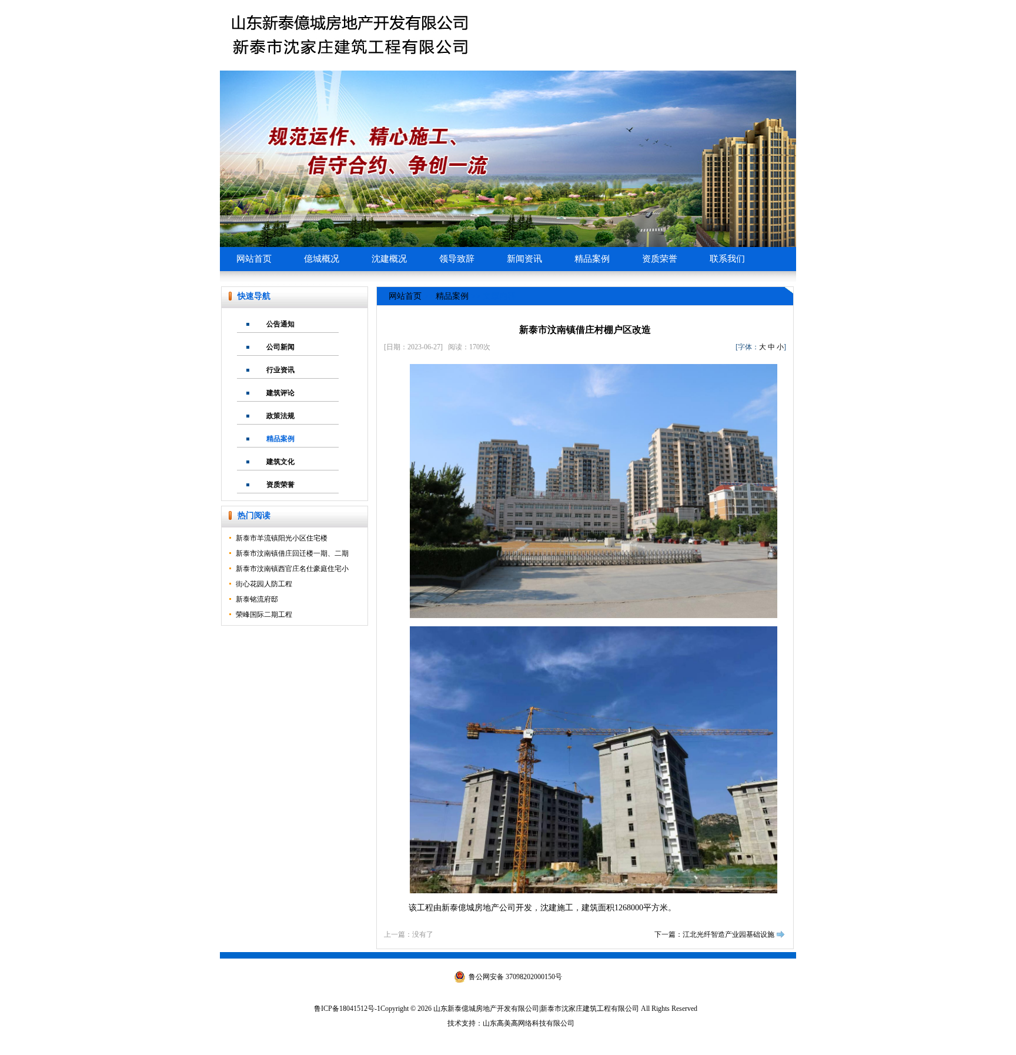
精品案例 (592, 258)
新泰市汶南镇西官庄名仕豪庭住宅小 (292, 569)
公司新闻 (280, 347)
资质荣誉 (659, 258)
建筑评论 (280, 393)
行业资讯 (280, 370)
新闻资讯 (524, 258)
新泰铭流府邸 (257, 599)
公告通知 (280, 324)
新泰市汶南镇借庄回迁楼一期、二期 (292, 553)
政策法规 (280, 416)
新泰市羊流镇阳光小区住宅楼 (281, 538)
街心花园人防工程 (264, 584)
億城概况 (321, 258)
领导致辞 (456, 258)
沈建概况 (389, 258)
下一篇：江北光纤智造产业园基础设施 (714, 934)
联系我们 (727, 258)
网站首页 (254, 258)
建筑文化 (280, 462)
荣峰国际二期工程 (264, 614)
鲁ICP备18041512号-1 (347, 1008)
